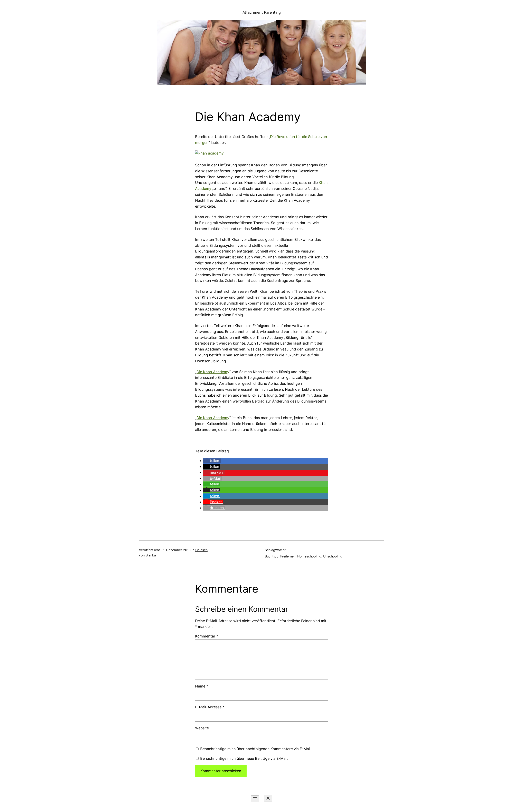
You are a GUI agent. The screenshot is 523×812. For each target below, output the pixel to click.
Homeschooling (309, 556)
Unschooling (332, 556)
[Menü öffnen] (255, 798)
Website (202, 728)
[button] (212, 460)
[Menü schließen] (268, 798)
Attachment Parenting (262, 12)
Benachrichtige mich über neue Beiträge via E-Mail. (244, 758)
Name (201, 686)
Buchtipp (271, 556)
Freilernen (287, 556)
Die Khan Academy (213, 372)
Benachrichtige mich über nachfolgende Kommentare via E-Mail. (256, 749)
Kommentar (206, 636)
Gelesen (201, 550)
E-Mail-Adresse (209, 707)
